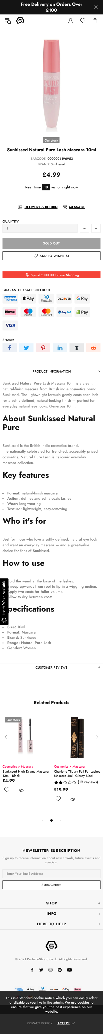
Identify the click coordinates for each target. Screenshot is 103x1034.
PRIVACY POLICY (39, 1023)
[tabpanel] (26, 759)
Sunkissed (58, 164)
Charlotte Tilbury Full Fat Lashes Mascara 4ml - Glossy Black (77, 773)
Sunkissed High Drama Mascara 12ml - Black (25, 773)
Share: (8, 340)
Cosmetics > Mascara (17, 766)
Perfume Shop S (20, 20)
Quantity (10, 221)
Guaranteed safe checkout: (27, 290)
